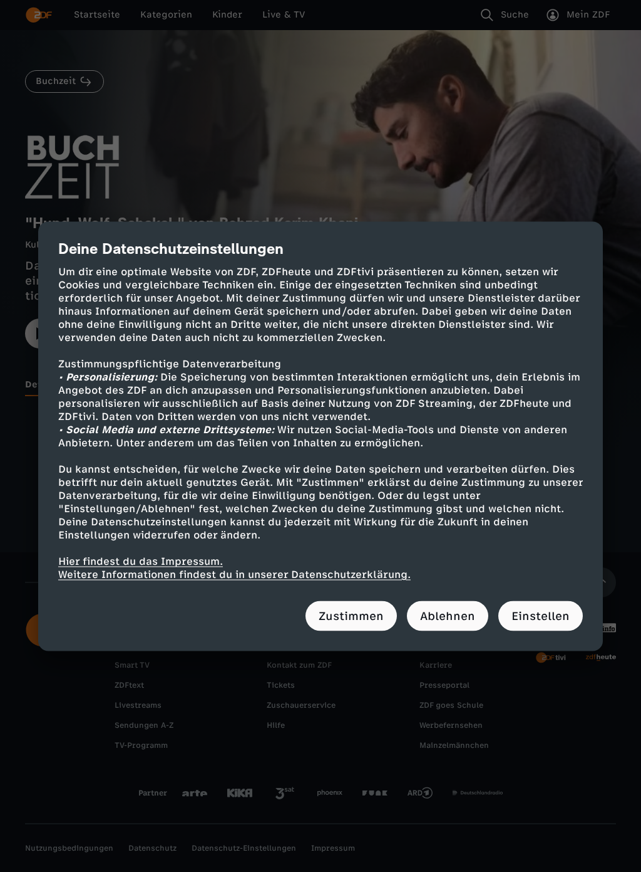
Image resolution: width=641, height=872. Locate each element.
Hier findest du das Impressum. (140, 561)
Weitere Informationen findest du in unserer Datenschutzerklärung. (234, 574)
